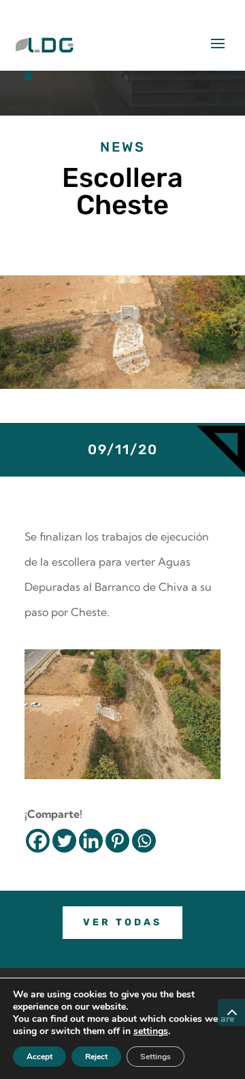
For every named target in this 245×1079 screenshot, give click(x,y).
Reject (96, 1056)
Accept (39, 1056)
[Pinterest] (117, 841)
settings (150, 1031)
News (123, 147)
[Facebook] (38, 841)
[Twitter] (64, 841)
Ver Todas (122, 922)
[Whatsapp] (144, 841)
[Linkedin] (91, 841)
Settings (155, 1056)
